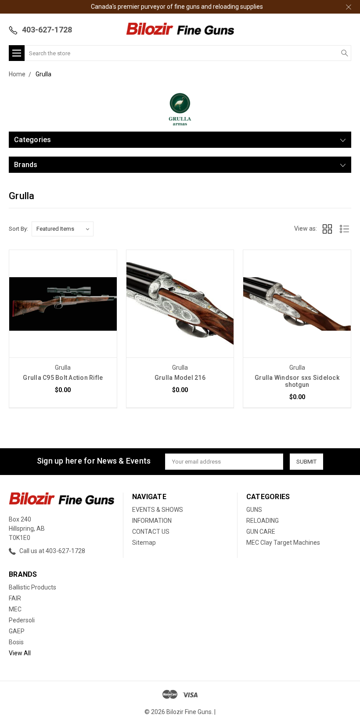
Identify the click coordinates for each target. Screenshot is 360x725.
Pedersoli (22, 620)
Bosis (16, 642)
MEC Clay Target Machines (283, 542)
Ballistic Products (32, 587)
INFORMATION (152, 520)
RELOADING (262, 520)
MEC (15, 609)
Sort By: (18, 228)
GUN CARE (260, 531)
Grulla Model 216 (180, 377)
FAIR (15, 598)
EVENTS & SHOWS (157, 509)
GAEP (17, 631)
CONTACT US (150, 531)
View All (20, 653)
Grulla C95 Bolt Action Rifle (63, 377)
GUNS (254, 509)
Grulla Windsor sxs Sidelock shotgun (297, 381)
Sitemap (144, 542)
